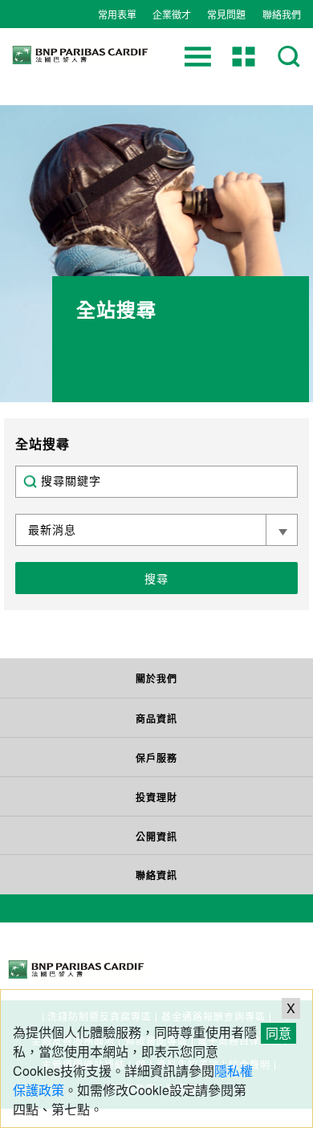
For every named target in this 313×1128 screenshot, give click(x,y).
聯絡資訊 (156, 875)
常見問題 (226, 14)
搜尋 (156, 578)
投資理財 (156, 797)
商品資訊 (156, 718)
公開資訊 (156, 836)
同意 (278, 1033)
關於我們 (156, 678)
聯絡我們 (281, 14)
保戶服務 (156, 758)
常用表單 (117, 14)
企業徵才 (171, 14)
